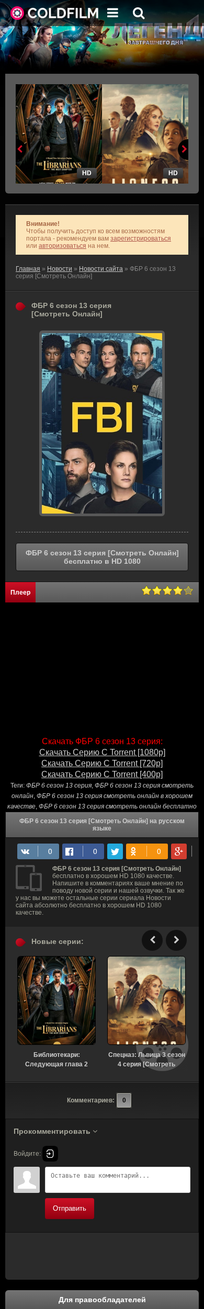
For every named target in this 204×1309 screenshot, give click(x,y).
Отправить (69, 1208)
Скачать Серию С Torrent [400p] (102, 774)
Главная (28, 268)
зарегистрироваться (140, 238)
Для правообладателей (102, 1299)
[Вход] (50, 1154)
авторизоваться (62, 245)
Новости (59, 268)
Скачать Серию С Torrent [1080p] (102, 752)
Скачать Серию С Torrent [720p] (102, 763)
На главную (54, 13)
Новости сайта (101, 268)
